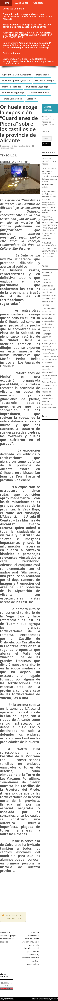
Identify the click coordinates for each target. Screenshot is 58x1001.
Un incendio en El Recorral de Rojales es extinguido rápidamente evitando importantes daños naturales (28, 61)
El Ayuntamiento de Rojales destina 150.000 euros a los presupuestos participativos (27, 25)
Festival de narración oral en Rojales (49, 119)
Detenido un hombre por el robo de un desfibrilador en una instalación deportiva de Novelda (27, 16)
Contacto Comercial (13, 8)
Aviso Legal (21, 2)
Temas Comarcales (12, 98)
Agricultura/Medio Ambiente (16, 74)
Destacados (42, 74)
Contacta (38, 2)
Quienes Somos (11, 53)
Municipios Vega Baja (37, 86)
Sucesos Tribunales (39, 92)
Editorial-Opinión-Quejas (15, 80)
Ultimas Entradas (48, 108)
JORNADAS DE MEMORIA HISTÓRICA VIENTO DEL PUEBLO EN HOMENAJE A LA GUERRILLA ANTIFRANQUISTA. (27, 35)
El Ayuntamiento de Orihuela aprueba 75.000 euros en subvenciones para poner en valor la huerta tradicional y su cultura (49, 202)
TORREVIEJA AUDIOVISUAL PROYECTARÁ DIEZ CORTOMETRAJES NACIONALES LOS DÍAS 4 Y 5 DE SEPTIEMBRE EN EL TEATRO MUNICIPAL (50, 228)
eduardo (5, 146)
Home (6, 2)
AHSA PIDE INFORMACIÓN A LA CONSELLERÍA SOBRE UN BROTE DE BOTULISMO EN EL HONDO (49, 249)
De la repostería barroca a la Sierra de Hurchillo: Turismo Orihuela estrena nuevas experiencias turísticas (50, 177)
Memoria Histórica (11, 86)
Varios (30, 98)
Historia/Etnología (44, 80)
